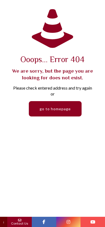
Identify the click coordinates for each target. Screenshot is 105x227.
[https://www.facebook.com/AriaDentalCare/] (44, 222)
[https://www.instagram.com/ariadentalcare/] (68, 222)
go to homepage (55, 109)
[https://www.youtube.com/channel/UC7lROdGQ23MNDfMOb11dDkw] (92, 222)
